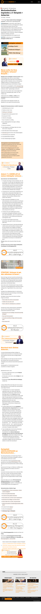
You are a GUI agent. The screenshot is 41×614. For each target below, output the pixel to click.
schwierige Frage (19, 85)
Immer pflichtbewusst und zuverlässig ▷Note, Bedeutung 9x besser (8, 586)
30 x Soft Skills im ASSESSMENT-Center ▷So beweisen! (20, 591)
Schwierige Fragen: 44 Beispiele (8, 510)
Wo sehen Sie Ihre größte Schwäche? (9, 495)
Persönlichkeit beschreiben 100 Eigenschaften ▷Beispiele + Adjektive (20, 587)
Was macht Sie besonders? (7, 316)
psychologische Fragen (15, 460)
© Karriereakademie (36, 600)
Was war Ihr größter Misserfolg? (8, 493)
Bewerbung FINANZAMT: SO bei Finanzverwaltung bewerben (33, 591)
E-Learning (8, 597)
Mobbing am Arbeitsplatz (7, 112)
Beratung (13, 597)
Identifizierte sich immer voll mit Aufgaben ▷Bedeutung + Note (8, 590)
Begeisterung (10, 147)
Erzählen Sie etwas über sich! (8, 301)
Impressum (22, 597)
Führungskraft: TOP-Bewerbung (9, 8)
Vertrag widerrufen (8, 598)
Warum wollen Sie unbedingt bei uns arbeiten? (11, 303)
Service (17, 597)
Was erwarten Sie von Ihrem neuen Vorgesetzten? (12, 497)
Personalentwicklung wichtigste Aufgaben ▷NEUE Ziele (21, 584)
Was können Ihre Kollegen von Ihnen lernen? (11, 499)
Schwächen (9, 508)
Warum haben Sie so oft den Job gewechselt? (11, 501)
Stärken (11, 506)
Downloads (4, 597)
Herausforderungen (13, 145)
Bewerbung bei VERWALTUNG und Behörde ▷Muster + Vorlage (33, 587)
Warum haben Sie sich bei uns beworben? (10, 299)
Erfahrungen (3, 150)
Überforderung (5, 132)
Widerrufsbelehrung (34, 597)
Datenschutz (28, 597)
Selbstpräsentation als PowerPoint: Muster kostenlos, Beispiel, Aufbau (33, 584)
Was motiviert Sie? (6, 321)
